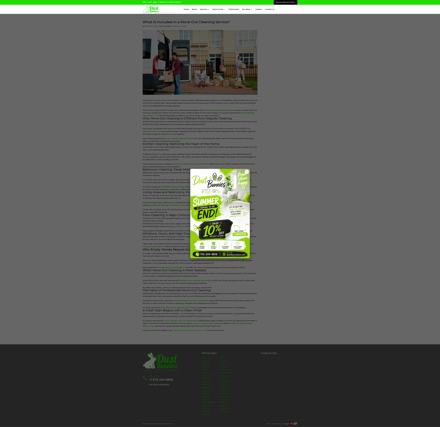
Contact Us (269, 9)
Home (186, 9)
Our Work (246, 9)
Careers (258, 9)
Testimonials (233, 9)
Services (203, 9)
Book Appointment (285, 2)
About (194, 9)
